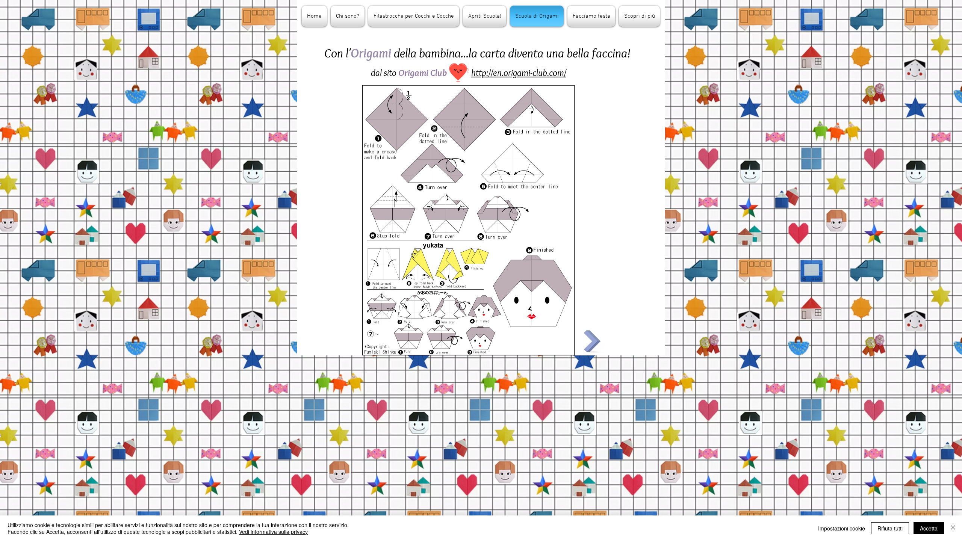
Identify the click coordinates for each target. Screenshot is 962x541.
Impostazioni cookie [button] (841, 528)
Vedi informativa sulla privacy (273, 531)
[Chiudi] (952, 528)
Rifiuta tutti (890, 528)
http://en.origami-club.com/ (518, 72)
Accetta (929, 528)
